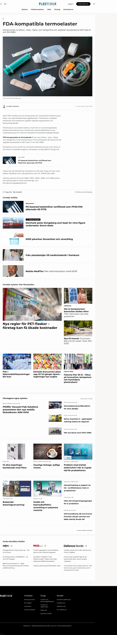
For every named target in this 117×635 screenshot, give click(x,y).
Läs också (21, 157)
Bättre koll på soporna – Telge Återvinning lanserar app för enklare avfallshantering (16, 566)
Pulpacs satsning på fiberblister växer (47, 566)
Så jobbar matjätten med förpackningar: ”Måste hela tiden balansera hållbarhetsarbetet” (45, 559)
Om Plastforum (62, 610)
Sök (5, 4)
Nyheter (25, 9)
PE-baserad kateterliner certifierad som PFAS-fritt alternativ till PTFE (34, 162)
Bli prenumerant (29, 599)
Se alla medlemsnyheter (84, 530)
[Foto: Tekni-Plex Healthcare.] (47, 66)
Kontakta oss (61, 603)
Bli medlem (28, 603)
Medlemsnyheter (37, 9)
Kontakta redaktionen (64, 599)
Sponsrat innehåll (46, 613)
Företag (57, 9)
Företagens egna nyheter (15, 398)
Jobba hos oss (61, 606)
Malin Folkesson (13, 106)
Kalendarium (68, 9)
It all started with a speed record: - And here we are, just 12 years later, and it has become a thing (78, 568)
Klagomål (43, 610)
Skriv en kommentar (84, 192)
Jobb (49, 9)
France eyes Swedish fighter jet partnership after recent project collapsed (75, 559)
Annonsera (27, 606)
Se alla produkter (29, 610)
